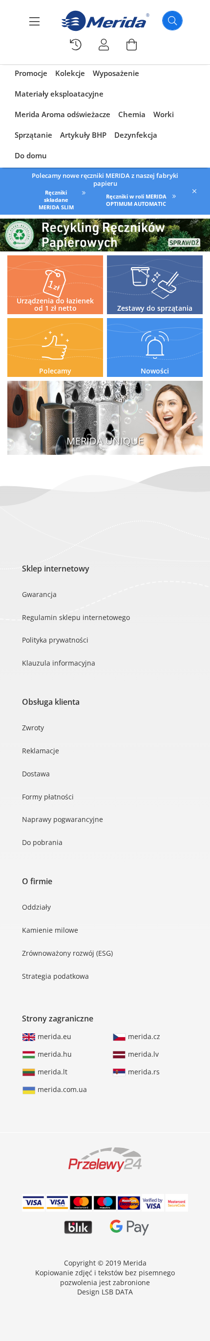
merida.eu (53, 1036)
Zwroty (33, 727)
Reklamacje (40, 750)
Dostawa (36, 773)
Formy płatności (48, 796)
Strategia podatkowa (55, 976)
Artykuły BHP (83, 135)
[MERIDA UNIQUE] (105, 418)
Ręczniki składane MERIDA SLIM (56, 200)
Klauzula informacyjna (58, 663)
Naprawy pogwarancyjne (62, 819)
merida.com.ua (61, 1089)
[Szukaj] (172, 20)
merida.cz (143, 1036)
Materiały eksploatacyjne (59, 94)
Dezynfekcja (135, 135)
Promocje (31, 73)
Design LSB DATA (105, 1291)
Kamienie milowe (50, 930)
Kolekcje (70, 73)
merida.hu (54, 1054)
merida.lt (51, 1071)
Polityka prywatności (55, 640)
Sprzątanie (33, 135)
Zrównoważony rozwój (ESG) (67, 953)
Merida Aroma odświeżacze (62, 114)
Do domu (31, 155)
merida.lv (142, 1054)
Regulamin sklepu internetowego (76, 617)
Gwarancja (39, 594)
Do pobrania (42, 842)
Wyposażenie (116, 73)
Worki (163, 114)
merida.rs (143, 1071)
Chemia (132, 114)
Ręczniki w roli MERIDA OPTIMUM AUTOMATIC (136, 200)
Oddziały (36, 907)
